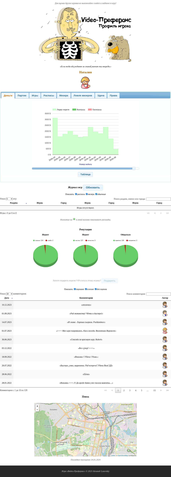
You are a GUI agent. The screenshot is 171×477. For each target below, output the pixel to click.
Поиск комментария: (136, 294)
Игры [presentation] (35, 95)
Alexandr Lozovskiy (101, 471)
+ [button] (37, 406)
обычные (102, 194)
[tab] (8, 95)
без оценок (102, 289)
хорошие (80, 289)
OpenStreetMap (123, 455)
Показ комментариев (13, 294)
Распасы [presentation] (49, 95)
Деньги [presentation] (8, 95)
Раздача (14, 203)
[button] (85, 174)
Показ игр (8, 199)
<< (148, 213)
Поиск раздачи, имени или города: (129, 199)
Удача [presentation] (101, 95)
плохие (90, 289)
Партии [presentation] (22, 95)
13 (154, 390)
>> (167, 213)
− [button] (37, 409)
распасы (81, 194)
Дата (6, 298)
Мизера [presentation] (63, 95)
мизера (91, 194)
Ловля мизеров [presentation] (83, 95)
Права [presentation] (113, 95)
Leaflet (113, 455)
